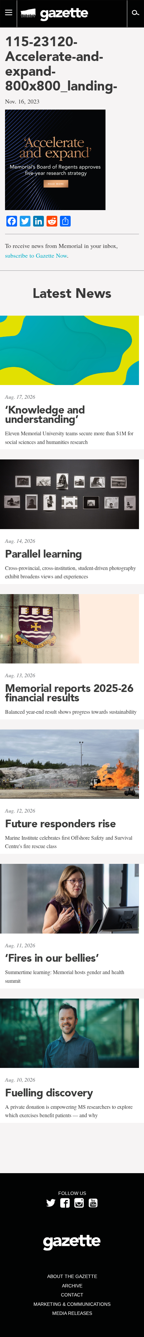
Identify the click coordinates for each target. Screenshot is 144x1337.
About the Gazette (72, 1276)
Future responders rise (60, 823)
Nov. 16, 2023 (22, 101)
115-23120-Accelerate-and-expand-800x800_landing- (61, 63)
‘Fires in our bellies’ (51, 958)
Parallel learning (43, 554)
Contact (72, 1294)
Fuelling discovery (49, 1092)
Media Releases (72, 1313)
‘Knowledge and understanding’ (45, 414)
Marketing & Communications (72, 1304)
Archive (72, 1285)
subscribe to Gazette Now (36, 255)
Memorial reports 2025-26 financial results (69, 693)
